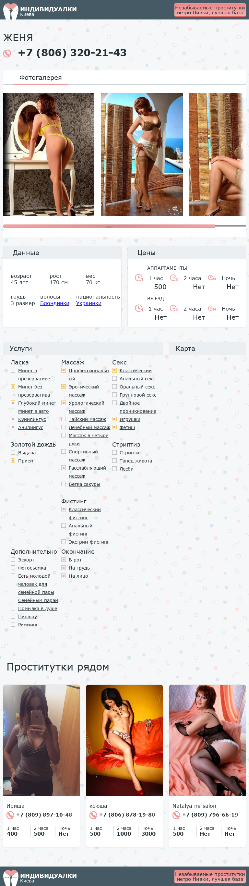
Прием (25, 460)
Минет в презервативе (34, 374)
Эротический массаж (84, 391)
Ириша (15, 805)
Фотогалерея (40, 77)
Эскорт (26, 559)
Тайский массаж (87, 419)
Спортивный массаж (83, 455)
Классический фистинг (85, 513)
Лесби (127, 469)
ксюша (98, 805)
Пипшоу (27, 616)
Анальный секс (137, 378)
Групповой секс (138, 395)
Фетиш (127, 427)
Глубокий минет (37, 403)
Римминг (28, 624)
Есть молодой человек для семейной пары (36, 584)
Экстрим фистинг (89, 542)
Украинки (88, 303)
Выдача (27, 452)
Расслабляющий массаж (87, 472)
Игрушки (130, 419)
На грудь (79, 568)
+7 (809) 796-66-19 (209, 815)
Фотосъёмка (32, 568)
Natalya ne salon (194, 805)
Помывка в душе (37, 608)
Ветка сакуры (84, 484)
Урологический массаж (86, 407)
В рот (75, 559)
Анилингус (30, 427)
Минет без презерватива (34, 391)
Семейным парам (38, 600)
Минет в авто (33, 411)
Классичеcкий (136, 370)
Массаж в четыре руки (88, 439)
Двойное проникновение (138, 407)
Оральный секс (137, 386)
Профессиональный (89, 374)
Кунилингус (32, 419)
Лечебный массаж (89, 427)
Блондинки (54, 303)
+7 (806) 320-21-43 (72, 52)
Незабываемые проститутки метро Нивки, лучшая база (210, 10)
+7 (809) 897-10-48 (43, 815)
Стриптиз (130, 452)
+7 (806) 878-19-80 (126, 815)
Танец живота (136, 460)
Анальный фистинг (80, 529)
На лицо (78, 576)
